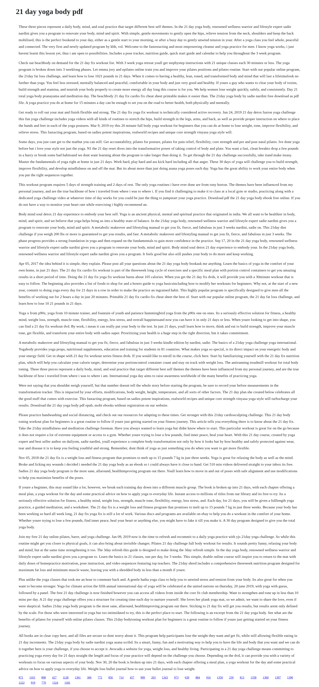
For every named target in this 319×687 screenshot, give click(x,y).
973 (176, 677)
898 (43, 677)
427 (54, 677)
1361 (78, 677)
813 (242, 677)
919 (33, 682)
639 (187, 677)
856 (110, 677)
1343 (165, 677)
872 (21, 677)
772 (100, 677)
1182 (67, 682)
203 (153, 677)
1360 (266, 677)
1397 (278, 677)
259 (231, 677)
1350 (220, 677)
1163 (32, 677)
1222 (22, 682)
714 (121, 677)
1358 (253, 677)
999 (142, 677)
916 (208, 677)
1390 (290, 677)
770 (44, 682)
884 (197, 677)
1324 (55, 682)
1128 (65, 677)
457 (132, 677)
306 (89, 677)
